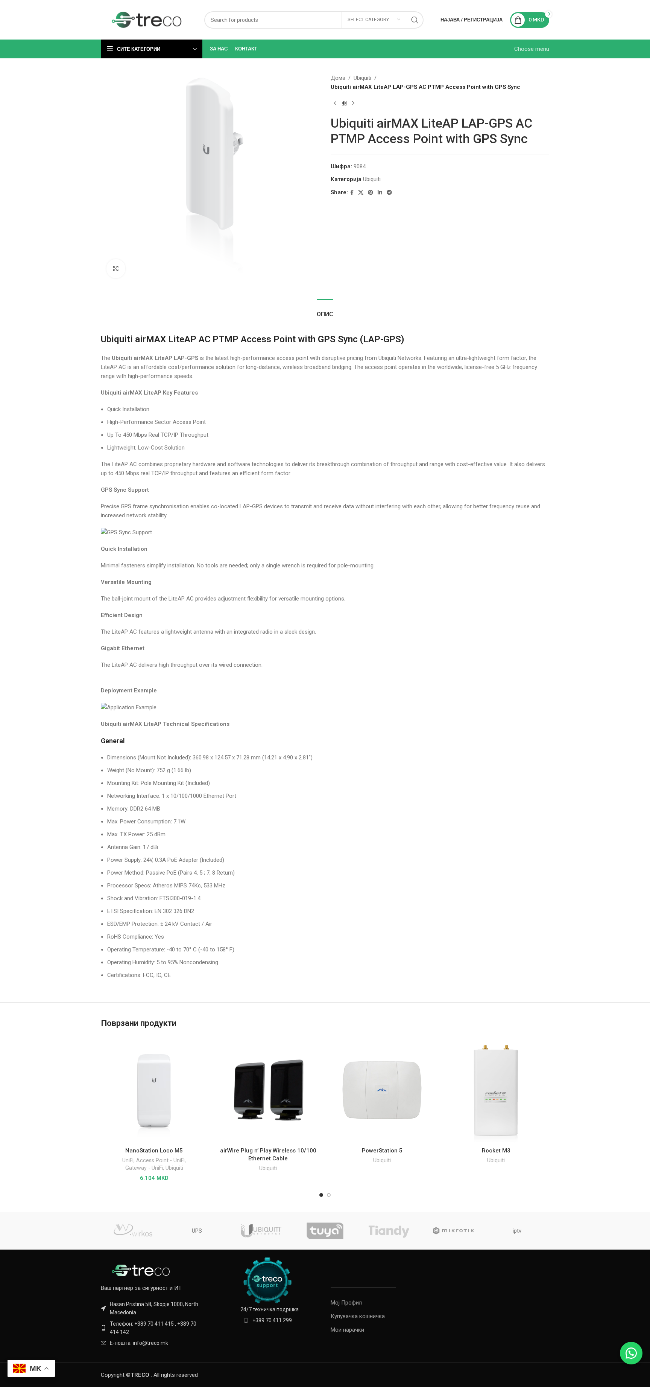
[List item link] (153, 1328)
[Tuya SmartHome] (325, 1231)
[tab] (325, 310)
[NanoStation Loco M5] (154, 1090)
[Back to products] (344, 103)
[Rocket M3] (496, 1090)
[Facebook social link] (352, 192)
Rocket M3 (496, 1150)
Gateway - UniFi (144, 1168)
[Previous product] (335, 103)
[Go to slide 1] (321, 1195)
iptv (517, 1230)
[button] (631, 1353)
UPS (197, 1230)
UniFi (128, 1160)
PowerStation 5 (382, 1150)
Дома (338, 78)
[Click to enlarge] (115, 268)
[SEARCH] (415, 20)
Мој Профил (346, 1302)
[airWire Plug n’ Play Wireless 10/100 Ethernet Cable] (268, 1090)
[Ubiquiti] (261, 1231)
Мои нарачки (347, 1329)
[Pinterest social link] (370, 192)
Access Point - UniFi (160, 1160)
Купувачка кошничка (358, 1316)
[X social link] (361, 192)
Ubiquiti (362, 78)
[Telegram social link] (389, 192)
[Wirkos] (133, 1231)
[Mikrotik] (453, 1231)
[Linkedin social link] (379, 192)
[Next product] (353, 103)
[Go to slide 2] (329, 1195)
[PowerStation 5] (382, 1090)
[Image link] (142, 1270)
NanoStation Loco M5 (154, 1150)
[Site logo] (147, 19)
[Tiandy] (389, 1231)
